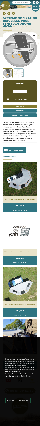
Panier (34, 2)
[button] (34, 35)
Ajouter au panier (21, 99)
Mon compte (37, 2)
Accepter (10, 401)
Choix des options (20, 210)
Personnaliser (23, 401)
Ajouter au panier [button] (20, 263)
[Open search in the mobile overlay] (21, 2)
